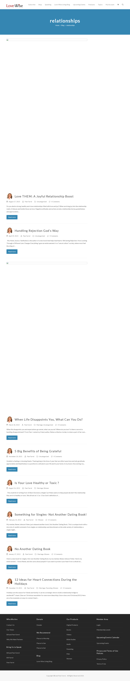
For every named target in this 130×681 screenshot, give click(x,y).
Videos (69, 634)
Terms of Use (101, 664)
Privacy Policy (102, 659)
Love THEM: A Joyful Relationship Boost (44, 196)
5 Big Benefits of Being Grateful (38, 451)
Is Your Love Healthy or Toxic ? (37, 483)
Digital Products (72, 625)
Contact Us (10, 625)
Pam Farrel (28, 202)
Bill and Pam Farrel (13, 634)
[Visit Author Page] (9, 196)
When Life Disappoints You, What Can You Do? (49, 419)
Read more (12, 217)
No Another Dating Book (33, 549)
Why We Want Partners (14, 639)
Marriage (39, 425)
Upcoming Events (103, 643)
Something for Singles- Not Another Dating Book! (51, 514)
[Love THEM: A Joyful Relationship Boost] (46, 115)
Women (46, 488)
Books (69, 630)
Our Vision (10, 630)
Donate (39, 625)
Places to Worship (43, 638)
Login (98, 625)
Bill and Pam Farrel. (59, 676)
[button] (118, 4)
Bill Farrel (9, 658)
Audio (69, 644)
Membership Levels (103, 630)
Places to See (41, 643)
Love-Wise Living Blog (44, 661)
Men (68, 654)
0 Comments (55, 202)
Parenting (49, 588)
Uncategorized (42, 202)
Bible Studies (71, 639)
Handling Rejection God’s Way (37, 230)
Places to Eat (41, 648)
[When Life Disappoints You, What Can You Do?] (46, 338)
